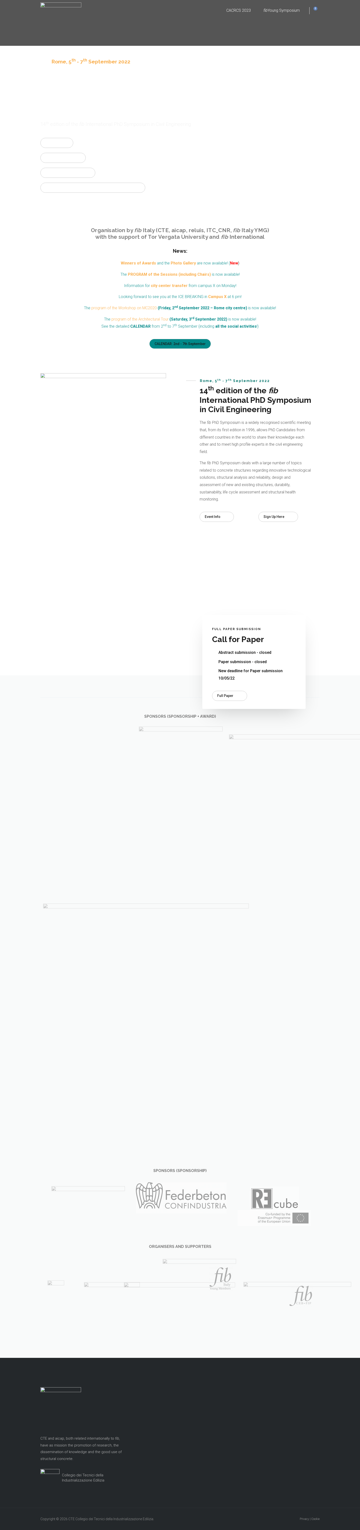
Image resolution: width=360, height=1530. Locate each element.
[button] (56, 143)
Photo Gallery (183, 263)
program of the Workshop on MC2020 (124, 308)
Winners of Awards (138, 263)
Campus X (217, 296)
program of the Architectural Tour (139, 319)
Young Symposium (282, 10)
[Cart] (313, 10)
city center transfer (169, 285)
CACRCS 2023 (238, 10)
